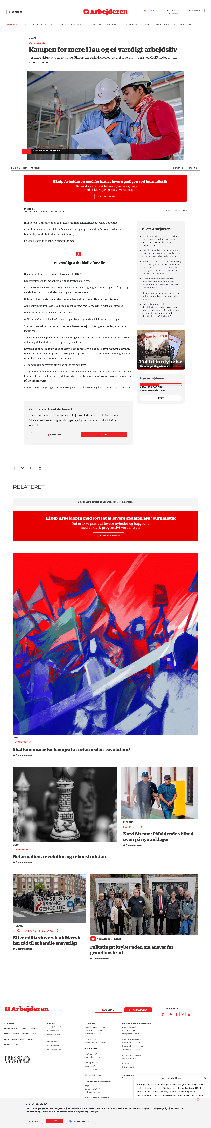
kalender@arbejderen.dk (54, 1049)
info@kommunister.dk (132, 1055)
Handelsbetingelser (92, 1075)
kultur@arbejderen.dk (53, 1041)
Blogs (35, 1034)
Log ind (174, 13)
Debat (32, 38)
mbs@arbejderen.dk (131, 1034)
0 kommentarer (19, 168)
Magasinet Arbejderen (37, 24)
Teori (16, 1044)
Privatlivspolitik (128, 1067)
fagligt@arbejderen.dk (53, 1030)
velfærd (111, 24)
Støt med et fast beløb (82, 1121)
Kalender (25, 1034)
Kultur (16, 1034)
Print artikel (178, 168)
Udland (7, 1034)
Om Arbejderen (165, 24)
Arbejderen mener (109, 939)
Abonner (55, 434)
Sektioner (16, 12)
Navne (30, 1039)
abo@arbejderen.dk (92, 1057)
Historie (7, 1044)
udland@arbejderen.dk (53, 1038)
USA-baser (94, 24)
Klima (146, 24)
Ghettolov (130, 24)
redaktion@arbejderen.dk (54, 1027)
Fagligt (25, 1028)
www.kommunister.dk (132, 1058)
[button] (205, 1078)
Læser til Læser (18, 1039)
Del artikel (193, 168)
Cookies (125, 1064)
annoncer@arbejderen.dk (54, 1053)
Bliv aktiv (186, 24)
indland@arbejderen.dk (53, 1034)
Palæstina (75, 24)
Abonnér (35, 1121)
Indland (128, 822)
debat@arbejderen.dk (53, 1045)
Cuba (60, 24)
